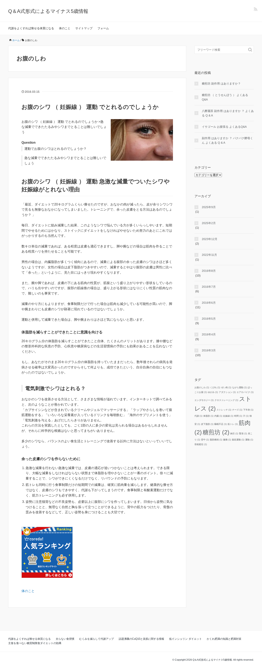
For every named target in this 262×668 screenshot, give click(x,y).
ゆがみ (213, 392)
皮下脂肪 (207, 424)
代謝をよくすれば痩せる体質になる (31, 28)
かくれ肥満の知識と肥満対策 (224, 638)
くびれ (215, 387)
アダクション (227, 392)
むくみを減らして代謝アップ (96, 638)
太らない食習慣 (65, 638)
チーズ (237, 409)
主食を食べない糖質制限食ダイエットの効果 (34, 643)
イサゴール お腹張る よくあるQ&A (224, 126)
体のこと (64, 28)
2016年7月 (209, 286)
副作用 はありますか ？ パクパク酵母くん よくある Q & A (227, 140)
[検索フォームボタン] (250, 50)
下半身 (248, 409)
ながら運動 (239, 387)
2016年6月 (209, 302)
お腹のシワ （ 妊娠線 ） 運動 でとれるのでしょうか (90, 107)
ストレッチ (224, 409)
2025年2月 (209, 223)
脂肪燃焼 (216, 439)
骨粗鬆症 (200, 444)
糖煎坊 (216, 432)
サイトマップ (84, 28)
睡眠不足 (220, 424)
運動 (249, 439)
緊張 (243, 433)
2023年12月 (209, 239)
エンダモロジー (204, 400)
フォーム (103, 28)
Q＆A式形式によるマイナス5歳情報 (48, 11)
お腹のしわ (201, 387)
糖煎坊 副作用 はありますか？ (221, 83)
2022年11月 (209, 254)
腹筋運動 (238, 439)
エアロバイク (245, 392)
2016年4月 (209, 334)
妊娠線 (228, 416)
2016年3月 (209, 350)
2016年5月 (209, 318)
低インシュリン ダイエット (185, 638)
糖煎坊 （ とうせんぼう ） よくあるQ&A (225, 97)
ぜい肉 (226, 387)
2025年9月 (209, 207)
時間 (238, 416)
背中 (205, 439)
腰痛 (227, 439)
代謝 (198, 416)
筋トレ (233, 424)
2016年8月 (209, 270)
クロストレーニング (226, 400)
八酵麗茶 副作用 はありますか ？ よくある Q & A (228, 113)
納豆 (234, 433)
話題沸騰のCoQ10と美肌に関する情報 (141, 638)
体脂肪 (208, 416)
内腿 (218, 416)
